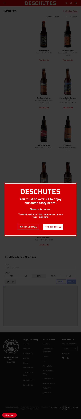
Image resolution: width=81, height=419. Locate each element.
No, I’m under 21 (28, 227)
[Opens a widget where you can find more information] (9, 415)
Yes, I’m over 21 (53, 227)
